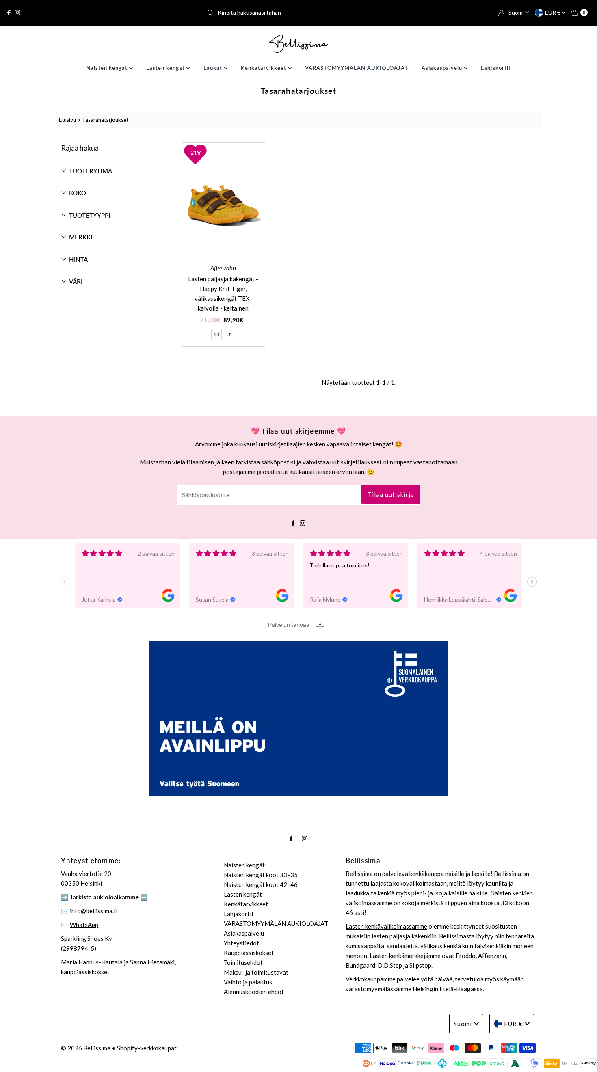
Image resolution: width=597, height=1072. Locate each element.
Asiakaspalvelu (443, 68)
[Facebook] (9, 12)
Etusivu (67, 119)
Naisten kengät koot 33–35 (261, 874)
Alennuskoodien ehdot (254, 991)
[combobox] (298, 12)
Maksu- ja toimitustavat (256, 972)
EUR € (553, 12)
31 (229, 334)
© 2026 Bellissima (85, 1048)
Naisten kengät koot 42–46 (261, 884)
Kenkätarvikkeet (264, 68)
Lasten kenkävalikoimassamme (386, 926)
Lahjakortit (496, 68)
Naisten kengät (107, 68)
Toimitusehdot (243, 962)
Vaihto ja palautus (248, 982)
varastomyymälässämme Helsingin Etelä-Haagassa (414, 988)
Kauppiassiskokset (249, 952)
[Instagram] (17, 12)
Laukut (213, 68)
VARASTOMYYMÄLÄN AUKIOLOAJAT (356, 68)
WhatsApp (84, 924)
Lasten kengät (166, 68)
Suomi (516, 12)
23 (216, 334)
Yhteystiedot (241, 943)
